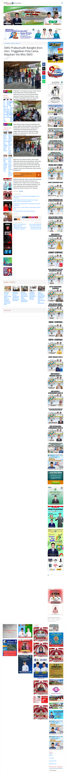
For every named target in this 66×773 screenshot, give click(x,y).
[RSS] (18, 219)
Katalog (53, 618)
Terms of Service (51, 620)
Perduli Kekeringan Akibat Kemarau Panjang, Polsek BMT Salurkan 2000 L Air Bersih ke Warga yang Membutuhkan (41, 298)
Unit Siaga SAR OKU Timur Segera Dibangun (24, 211)
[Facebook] (23, 217)
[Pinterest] (30, 217)
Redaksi (57, 620)
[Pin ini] (43, 73)
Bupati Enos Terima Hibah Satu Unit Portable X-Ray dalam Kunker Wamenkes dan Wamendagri (16, 296)
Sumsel (21, 191)
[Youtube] (36, 217)
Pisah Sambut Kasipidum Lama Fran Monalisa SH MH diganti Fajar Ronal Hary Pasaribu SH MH (35, 226)
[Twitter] (26, 217)
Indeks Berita (59, 618)
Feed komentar (52, 761)
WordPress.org (52, 763)
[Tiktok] (15, 219)
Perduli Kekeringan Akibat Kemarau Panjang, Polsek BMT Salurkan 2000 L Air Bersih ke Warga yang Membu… (10, 144)
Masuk (49, 618)
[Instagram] (33, 217)
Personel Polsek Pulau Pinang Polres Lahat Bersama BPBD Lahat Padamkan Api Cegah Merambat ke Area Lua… (10, 167)
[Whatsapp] (43, 81)
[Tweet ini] (43, 68)
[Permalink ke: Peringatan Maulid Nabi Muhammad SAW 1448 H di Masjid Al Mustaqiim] (33, 288)
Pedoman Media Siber (52, 621)
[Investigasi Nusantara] (12, 3)
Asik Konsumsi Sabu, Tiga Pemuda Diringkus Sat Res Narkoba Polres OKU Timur (5, 164)
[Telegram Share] (43, 77)
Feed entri (51, 758)
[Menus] (62, 3)
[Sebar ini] (43, 64)
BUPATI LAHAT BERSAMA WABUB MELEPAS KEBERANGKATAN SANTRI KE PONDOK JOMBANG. (19, 226)
